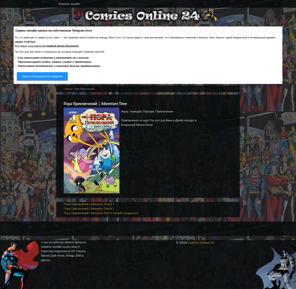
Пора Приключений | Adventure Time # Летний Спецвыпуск (101, 213)
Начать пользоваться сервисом (42, 76)
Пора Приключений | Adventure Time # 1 (89, 204)
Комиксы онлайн (69, 3)
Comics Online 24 (201, 242)
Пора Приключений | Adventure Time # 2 (89, 208)
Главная (68, 89)
